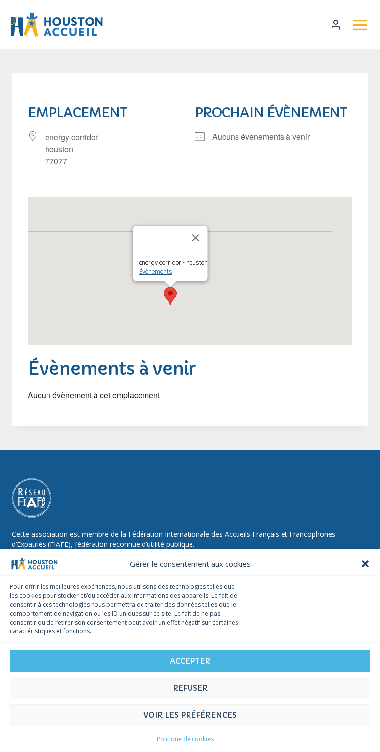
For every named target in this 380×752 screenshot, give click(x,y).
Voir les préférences (190, 715)
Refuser (190, 688)
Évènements (155, 271)
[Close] (196, 238)
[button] (365, 564)
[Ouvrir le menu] (360, 24)
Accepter (190, 661)
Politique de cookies (185, 739)
